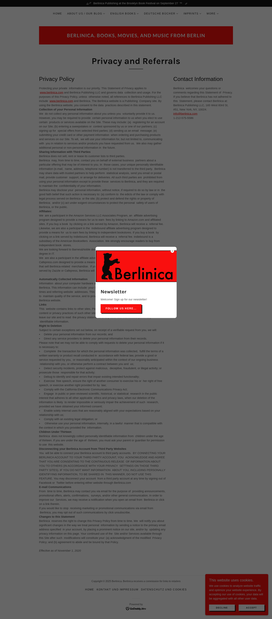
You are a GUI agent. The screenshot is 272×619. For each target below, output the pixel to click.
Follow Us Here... (121, 308)
